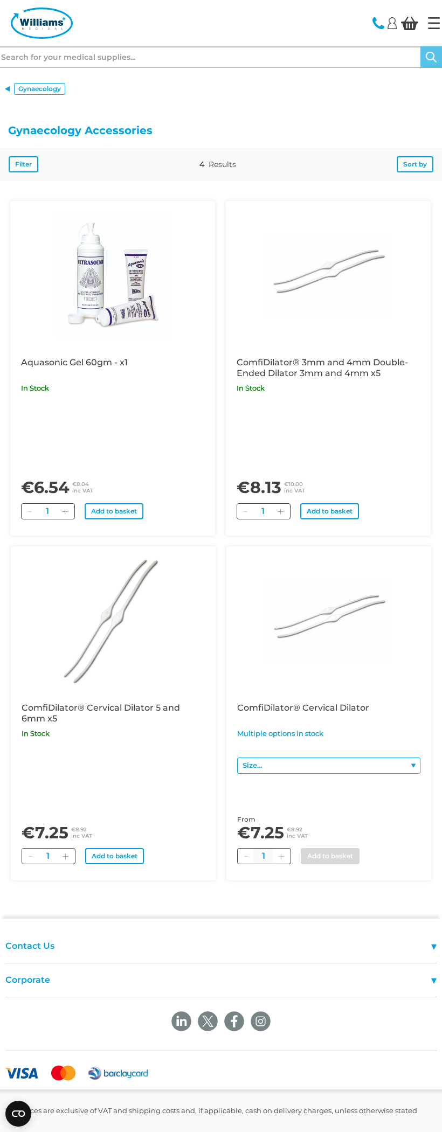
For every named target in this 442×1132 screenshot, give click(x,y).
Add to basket (114, 511)
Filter (23, 164)
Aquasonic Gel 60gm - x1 (74, 362)
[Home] (433, 23)
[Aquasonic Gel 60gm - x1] (112, 275)
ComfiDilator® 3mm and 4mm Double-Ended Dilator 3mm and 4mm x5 (322, 367)
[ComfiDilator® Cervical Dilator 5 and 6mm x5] (113, 620)
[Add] (65, 511)
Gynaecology (39, 89)
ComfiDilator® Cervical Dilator (303, 708)
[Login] (392, 22)
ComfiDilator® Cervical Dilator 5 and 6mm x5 (101, 713)
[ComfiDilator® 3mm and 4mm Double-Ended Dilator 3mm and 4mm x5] (328, 275)
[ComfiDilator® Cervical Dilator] (328, 620)
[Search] (431, 57)
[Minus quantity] (246, 856)
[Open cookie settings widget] (18, 1114)
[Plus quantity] (281, 856)
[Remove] (30, 511)
